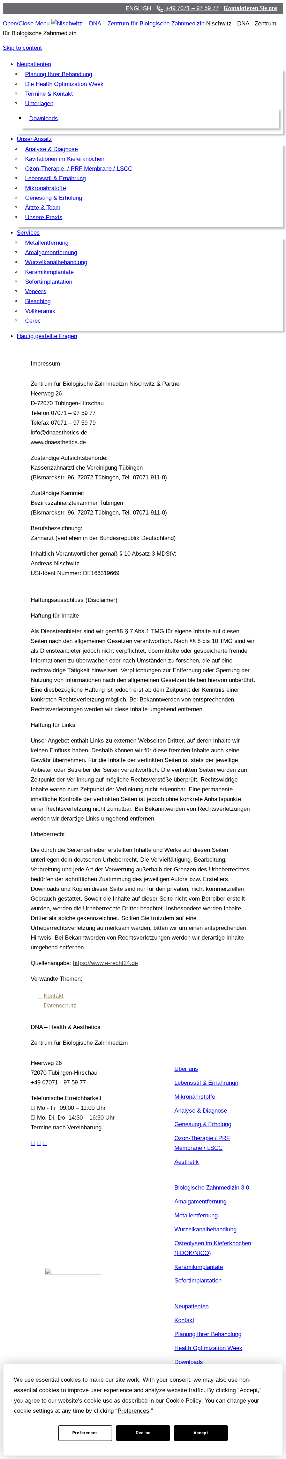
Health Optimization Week (208, 1348)
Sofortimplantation (197, 1280)
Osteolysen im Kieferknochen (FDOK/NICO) (212, 1248)
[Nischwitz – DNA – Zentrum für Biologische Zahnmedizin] (128, 23)
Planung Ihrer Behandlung (207, 1334)
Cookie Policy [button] (183, 1400)
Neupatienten (191, 1306)
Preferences (85, 1432)
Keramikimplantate (198, 1267)
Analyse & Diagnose (200, 1110)
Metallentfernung (196, 1215)
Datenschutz (60, 1005)
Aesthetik (186, 1162)
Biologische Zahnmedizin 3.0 (211, 1187)
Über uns (186, 1069)
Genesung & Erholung (202, 1124)
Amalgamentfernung (200, 1201)
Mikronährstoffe (194, 1096)
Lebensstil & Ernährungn (206, 1083)
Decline (143, 1432)
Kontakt (53, 996)
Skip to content (22, 48)
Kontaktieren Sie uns (250, 8)
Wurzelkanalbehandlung (205, 1229)
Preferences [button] (133, 1410)
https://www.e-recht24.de (105, 963)
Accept (201, 1432)
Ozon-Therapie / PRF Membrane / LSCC (202, 1143)
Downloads (188, 1362)
